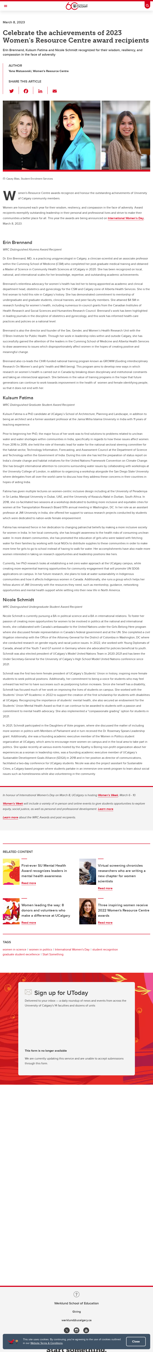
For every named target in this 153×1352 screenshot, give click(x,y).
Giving (76, 1311)
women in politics (40, 949)
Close (136, 1341)
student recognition (105, 949)
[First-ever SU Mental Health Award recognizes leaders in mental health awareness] (11, 872)
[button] (14, 90)
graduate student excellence (21, 954)
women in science (14, 949)
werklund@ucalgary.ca (77, 1320)
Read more (28, 883)
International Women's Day (72, 949)
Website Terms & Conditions (46, 1343)
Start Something (53, 954)
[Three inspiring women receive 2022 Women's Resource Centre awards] (87, 911)
